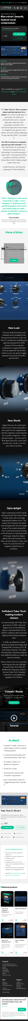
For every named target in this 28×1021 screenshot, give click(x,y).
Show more (4, 1006)
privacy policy (11, 1016)
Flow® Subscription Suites (8, 964)
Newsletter (5, 984)
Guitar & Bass (5, 972)
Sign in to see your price (9, 30)
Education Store (6, 975)
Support (18, 982)
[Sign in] (17, 8)
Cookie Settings (6, 989)
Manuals (18, 985)
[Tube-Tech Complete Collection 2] (7, 899)
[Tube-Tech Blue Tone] (20, 930)
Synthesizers (5, 970)
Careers (4, 988)
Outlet (4, 973)
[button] (21, 8)
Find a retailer (6, 992)
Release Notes (19, 984)
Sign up (22, 1009)
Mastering (5, 968)
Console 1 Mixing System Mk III (9, 965)
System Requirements (17, 873)
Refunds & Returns (21, 988)
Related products (9, 887)
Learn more (14, 702)
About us (4, 982)
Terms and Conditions (14, 875)
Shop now (24, 2)
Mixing (4, 967)
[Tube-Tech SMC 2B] (20, 899)
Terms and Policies (7, 985)
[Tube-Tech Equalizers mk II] (7, 930)
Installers (18, 987)
